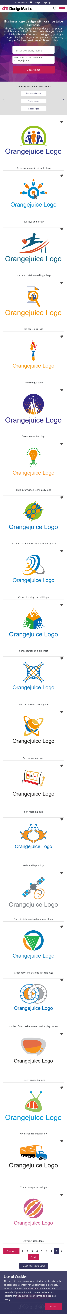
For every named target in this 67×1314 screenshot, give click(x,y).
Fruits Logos (33, 101)
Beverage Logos (33, 93)
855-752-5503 (21, 2)
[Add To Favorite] (61, 121)
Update (34, 69)
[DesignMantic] (17, 8)
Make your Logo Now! (33, 1265)
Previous (11, 1251)
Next (33, 1256)
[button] (63, 100)
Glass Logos (33, 108)
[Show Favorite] (31, 2)
